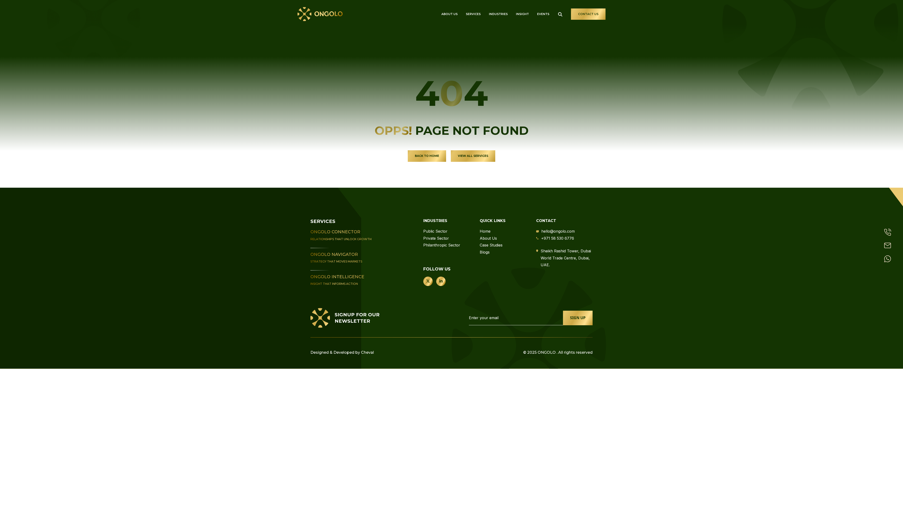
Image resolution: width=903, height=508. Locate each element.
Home (485, 231)
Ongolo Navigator (334, 254)
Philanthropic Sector (441, 245)
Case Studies (491, 245)
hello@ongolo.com (558, 231)
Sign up (578, 317)
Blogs (485, 252)
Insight (522, 14)
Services (473, 14)
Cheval (367, 352)
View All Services (473, 156)
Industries (498, 14)
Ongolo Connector (335, 231)
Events (543, 14)
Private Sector (436, 238)
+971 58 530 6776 (557, 238)
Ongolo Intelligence (337, 276)
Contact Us (588, 14)
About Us (449, 14)
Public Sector (435, 231)
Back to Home (427, 156)
